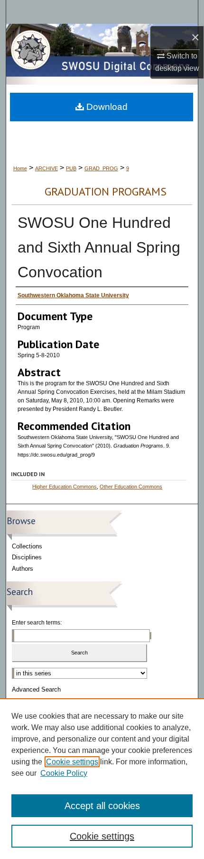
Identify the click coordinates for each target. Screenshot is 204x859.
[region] (102, 778)
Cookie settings (72, 762)
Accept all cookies (102, 805)
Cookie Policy (63, 773)
